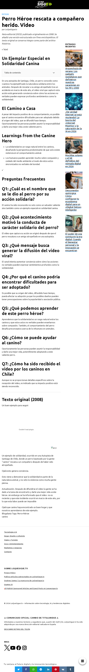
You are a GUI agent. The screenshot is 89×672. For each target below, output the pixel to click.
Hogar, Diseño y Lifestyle (14, 536)
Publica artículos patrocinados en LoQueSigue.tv (24, 577)
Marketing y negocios (13, 548)
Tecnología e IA (10, 532)
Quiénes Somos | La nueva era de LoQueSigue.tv (24, 581)
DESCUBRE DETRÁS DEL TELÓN (17, 629)
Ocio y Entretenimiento (13, 544)
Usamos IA (8, 584)
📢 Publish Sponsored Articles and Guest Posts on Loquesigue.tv (31, 588)
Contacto (8, 552)
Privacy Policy (10, 573)
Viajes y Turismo (11, 540)
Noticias (5, 14)
